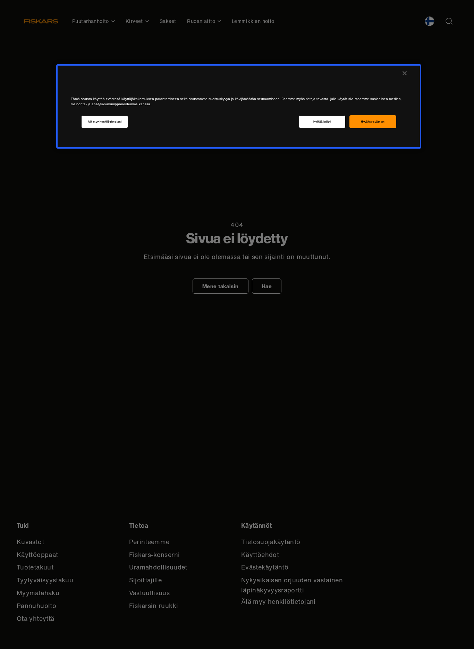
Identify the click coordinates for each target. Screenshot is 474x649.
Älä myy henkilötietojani (105, 121)
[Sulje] (404, 73)
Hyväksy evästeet (373, 121)
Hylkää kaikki (322, 121)
